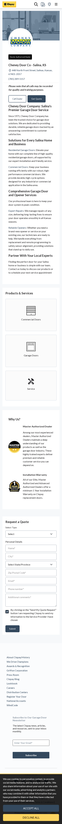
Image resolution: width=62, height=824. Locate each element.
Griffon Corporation (17, 670)
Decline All (31, 817)
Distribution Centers (17, 692)
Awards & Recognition (18, 666)
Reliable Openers (17, 227)
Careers (11, 687)
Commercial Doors (18, 166)
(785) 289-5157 (16, 78)
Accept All (31, 808)
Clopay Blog (13, 679)
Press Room (13, 674)
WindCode (12, 705)
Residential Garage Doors (21, 150)
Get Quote (36, 98)
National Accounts (16, 700)
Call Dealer (17, 98)
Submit (12, 628)
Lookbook (12, 683)
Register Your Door (16, 696)
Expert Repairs (16, 210)
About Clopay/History (18, 657)
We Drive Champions (17, 661)
